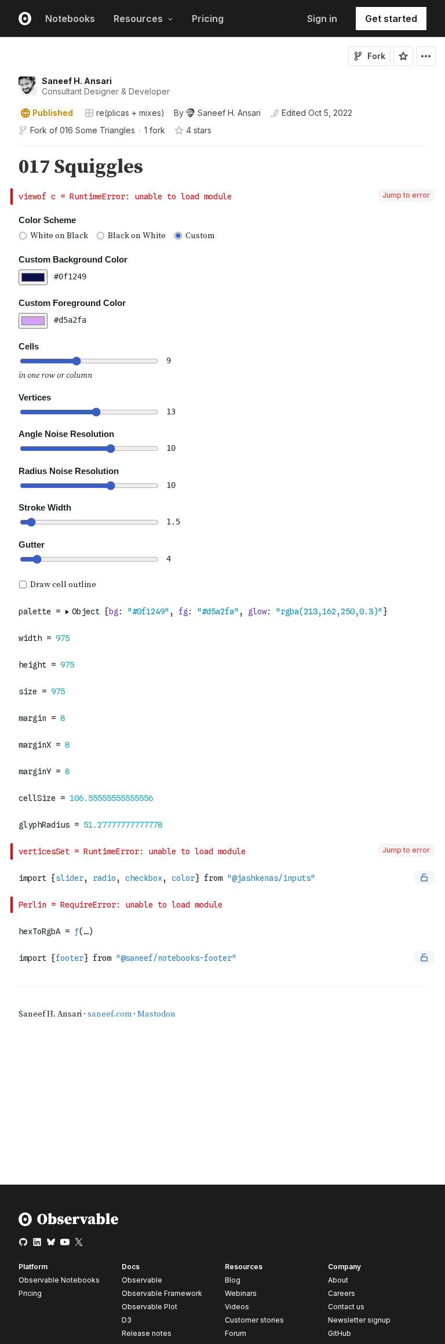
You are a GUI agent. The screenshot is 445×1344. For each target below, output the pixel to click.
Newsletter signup (359, 1320)
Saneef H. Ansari (77, 81)
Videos (237, 1306)
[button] (5, 151)
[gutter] (5, 167)
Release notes (147, 1333)
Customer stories (254, 1320)
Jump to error (406, 195)
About (338, 1280)
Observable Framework (162, 1293)
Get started (391, 18)
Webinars (241, 1293)
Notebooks (70, 18)
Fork (376, 56)
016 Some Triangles (97, 130)
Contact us (346, 1307)
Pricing (208, 18)
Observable (142, 1280)
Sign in (322, 18)
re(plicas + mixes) (130, 113)
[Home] (69, 1223)
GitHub (339, 1333)
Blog (232, 1280)
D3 (127, 1320)
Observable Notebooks (59, 1280)
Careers (341, 1293)
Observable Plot (149, 1306)
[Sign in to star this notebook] (403, 56)
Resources (138, 18)
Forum (235, 1333)
